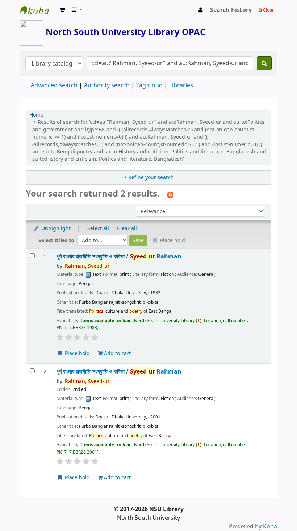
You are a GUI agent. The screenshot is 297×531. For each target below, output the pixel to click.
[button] (62, 10)
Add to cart (117, 353)
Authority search (107, 85)
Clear (268, 10)
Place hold (76, 353)
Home (36, 115)
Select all (98, 228)
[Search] (264, 63)
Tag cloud (149, 85)
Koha (270, 526)
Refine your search (151, 177)
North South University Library (38, 10)
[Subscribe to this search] (170, 194)
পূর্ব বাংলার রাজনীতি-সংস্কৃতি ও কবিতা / (119, 256)
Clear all (127, 228)
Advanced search (54, 85)
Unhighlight (55, 228)
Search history (231, 10)
